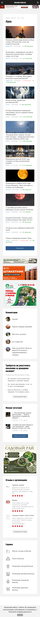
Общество (9, 46)
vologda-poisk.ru (20, 3)
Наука (8, 58)
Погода (8, 189)
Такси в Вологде (18, 559)
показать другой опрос (20, 396)
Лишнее (15, 319)
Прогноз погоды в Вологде (21, 551)
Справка (9, 544)
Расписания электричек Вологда (20, 581)
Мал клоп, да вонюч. (19, 334)
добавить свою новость (20, 436)
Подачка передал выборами (22, 327)
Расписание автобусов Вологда (23, 574)
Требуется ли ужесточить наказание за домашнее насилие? (18, 368)
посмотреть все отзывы (20, 531)
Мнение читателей (14, 408)
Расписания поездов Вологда (22, 566)
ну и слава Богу (17, 342)
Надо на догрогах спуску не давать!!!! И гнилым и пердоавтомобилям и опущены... (22, 351)
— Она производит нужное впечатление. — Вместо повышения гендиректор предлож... (21, 415)
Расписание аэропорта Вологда (20, 589)
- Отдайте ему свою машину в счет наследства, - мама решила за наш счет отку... (22, 426)
